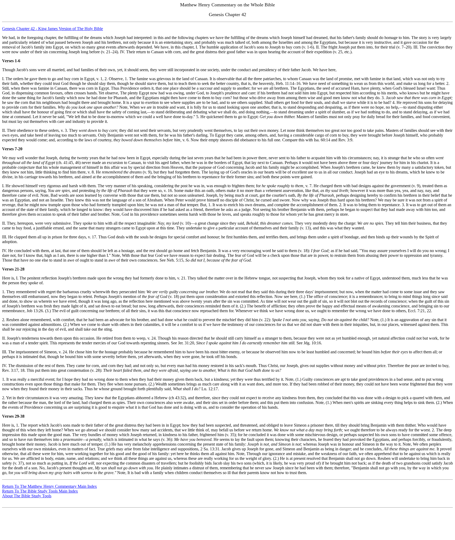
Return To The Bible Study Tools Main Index (40, 491)
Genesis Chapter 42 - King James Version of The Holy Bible (52, 28)
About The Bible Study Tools (26, 496)
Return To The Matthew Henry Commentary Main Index (49, 486)
